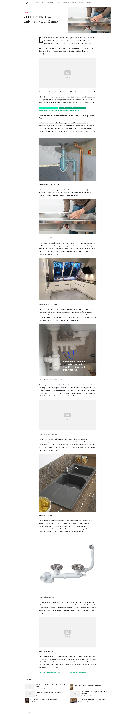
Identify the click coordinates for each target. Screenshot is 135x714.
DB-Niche (73, 2)
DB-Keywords (65, 2)
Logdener (24, 712)
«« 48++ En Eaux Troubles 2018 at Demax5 (49, 672)
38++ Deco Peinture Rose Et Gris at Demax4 (92, 699)
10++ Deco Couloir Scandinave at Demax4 (88, 685)
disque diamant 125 (73, 110)
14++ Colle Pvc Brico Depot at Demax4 (48, 692)
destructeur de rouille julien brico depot (72, 108)
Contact (37, 2)
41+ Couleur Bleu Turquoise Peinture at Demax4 (94, 692)
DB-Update (88, 2)
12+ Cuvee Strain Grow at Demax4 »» (78, 672)
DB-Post (81, 2)
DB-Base (58, 2)
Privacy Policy (49, 2)
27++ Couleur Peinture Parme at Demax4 (43, 699)
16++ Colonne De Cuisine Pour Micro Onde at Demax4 (50, 685)
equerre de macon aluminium (48, 108)
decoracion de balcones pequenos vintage (52, 110)
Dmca (42, 2)
